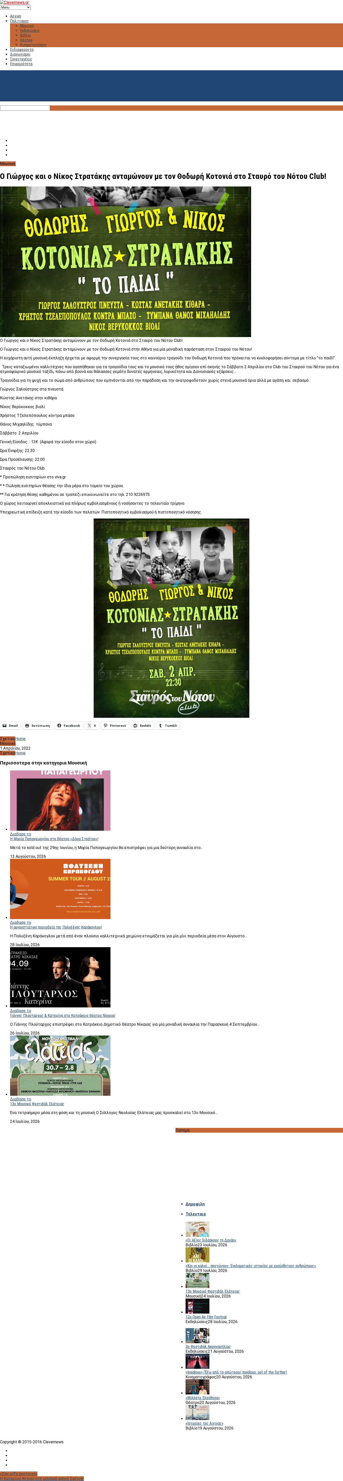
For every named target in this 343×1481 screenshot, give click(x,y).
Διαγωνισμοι (20, 54)
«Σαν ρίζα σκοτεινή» (18, 1473)
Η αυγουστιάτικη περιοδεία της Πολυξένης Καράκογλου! (56, 927)
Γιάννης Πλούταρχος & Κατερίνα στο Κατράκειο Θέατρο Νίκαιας (63, 1015)
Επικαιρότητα (21, 63)
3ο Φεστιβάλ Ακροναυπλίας (208, 1346)
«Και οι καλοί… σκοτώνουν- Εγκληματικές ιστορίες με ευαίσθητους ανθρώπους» (251, 1265)
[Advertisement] (171, 122)
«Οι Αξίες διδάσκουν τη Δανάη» (211, 1240)
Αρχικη (15, 16)
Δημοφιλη (195, 1204)
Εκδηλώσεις (30, 30)
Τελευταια (196, 1214)
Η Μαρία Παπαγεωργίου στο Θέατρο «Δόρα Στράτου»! (54, 838)
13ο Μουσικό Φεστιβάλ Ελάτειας (37, 1104)
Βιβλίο (25, 35)
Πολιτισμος (19, 21)
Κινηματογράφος (33, 44)
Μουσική (27, 25)
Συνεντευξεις (21, 59)
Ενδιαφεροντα (21, 49)
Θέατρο (26, 40)
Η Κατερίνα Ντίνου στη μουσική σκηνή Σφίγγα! (42, 1478)
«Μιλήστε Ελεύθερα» (203, 1397)
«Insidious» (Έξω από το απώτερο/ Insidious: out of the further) (236, 1372)
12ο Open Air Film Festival (206, 1317)
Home (20, 738)
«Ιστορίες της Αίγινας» (204, 1423)
